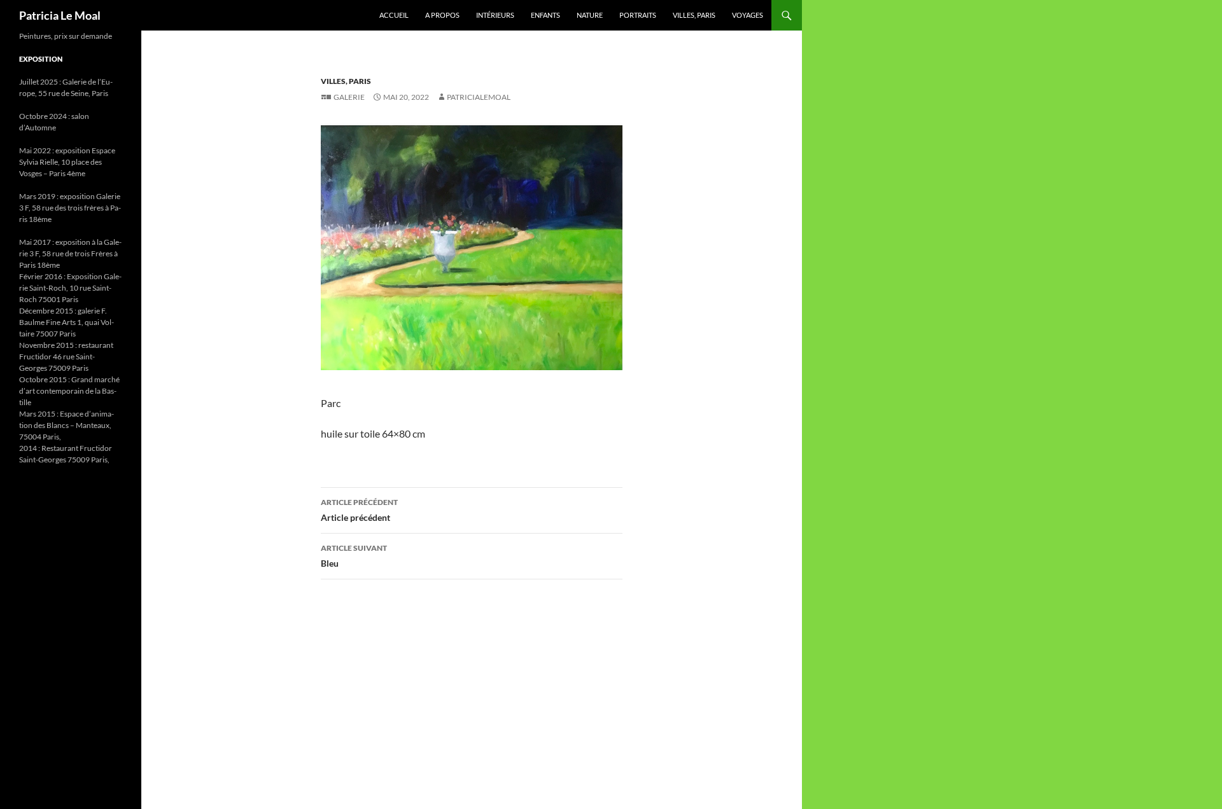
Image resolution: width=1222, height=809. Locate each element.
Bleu (354, 556)
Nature (590, 15)
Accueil (394, 15)
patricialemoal (478, 97)
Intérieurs (495, 15)
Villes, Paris (694, 15)
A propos (442, 15)
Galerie (349, 97)
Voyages (747, 15)
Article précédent (359, 510)
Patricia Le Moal (60, 15)
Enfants (545, 15)
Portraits (637, 15)
